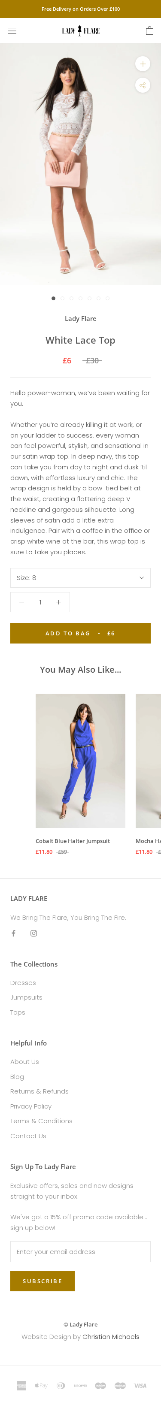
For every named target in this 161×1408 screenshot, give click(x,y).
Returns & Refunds (39, 1091)
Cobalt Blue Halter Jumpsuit (73, 841)
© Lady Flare (80, 1324)
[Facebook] (13, 933)
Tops (17, 1012)
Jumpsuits (26, 997)
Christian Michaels (111, 1336)
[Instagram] (33, 933)
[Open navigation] (12, 30)
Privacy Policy (31, 1106)
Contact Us (28, 1135)
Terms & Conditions (41, 1120)
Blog (17, 1076)
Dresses (23, 982)
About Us (24, 1061)
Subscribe (42, 1281)
